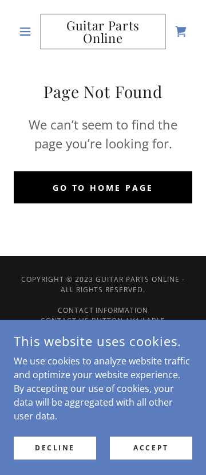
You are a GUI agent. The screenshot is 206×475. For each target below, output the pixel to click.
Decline (55, 448)
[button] (27, 31)
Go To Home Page (103, 187)
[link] (103, 31)
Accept (150, 448)
